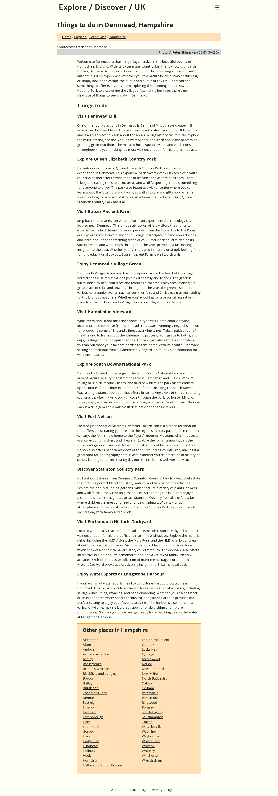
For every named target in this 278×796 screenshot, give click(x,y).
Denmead (90, 697)
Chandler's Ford (95, 693)
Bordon (88, 678)
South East (97, 37)
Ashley (88, 659)
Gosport (89, 731)
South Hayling (152, 712)
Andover (89, 649)
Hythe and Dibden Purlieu (102, 765)
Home (66, 37)
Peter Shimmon (184, 52)
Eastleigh (90, 702)
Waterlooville (152, 726)
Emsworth (91, 707)
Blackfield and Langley (99, 673)
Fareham (89, 712)
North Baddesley (154, 678)
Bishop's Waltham (96, 669)
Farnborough (93, 717)
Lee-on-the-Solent (155, 640)
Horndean (90, 760)
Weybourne (151, 736)
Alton (87, 644)
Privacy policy (162, 789)
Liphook (148, 644)
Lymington (150, 654)
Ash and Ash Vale (96, 654)
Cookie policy (136, 789)
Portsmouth (151, 697)
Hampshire (117, 37)
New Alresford (153, 669)
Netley (147, 664)
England (80, 37)
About (116, 789)
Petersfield (150, 693)
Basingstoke (92, 664)
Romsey (148, 707)
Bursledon (91, 688)
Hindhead (90, 746)
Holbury (89, 751)
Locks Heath (151, 649)
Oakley (147, 683)
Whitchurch (151, 741)
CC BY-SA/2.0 (208, 52)
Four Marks (91, 726)
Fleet (86, 722)
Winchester (150, 755)
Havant (88, 736)
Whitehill (148, 746)
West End (149, 731)
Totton (147, 722)
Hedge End (91, 741)
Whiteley (148, 751)
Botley (87, 683)
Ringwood (149, 702)
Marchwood (151, 659)
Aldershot (90, 640)
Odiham (148, 688)
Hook (87, 755)
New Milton (150, 673)
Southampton (152, 717)
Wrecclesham (152, 760)
